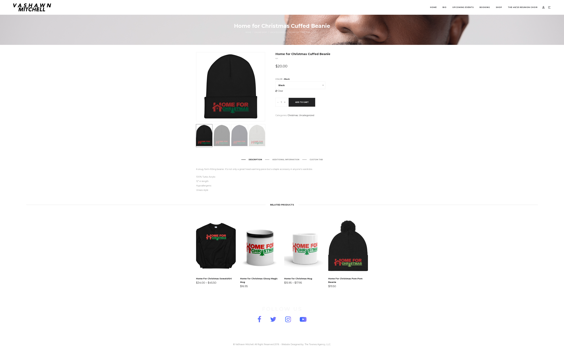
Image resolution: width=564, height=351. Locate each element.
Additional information (285, 159)
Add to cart (302, 102)
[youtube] (303, 319)
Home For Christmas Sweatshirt (214, 278)
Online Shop (260, 32)
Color (282, 79)
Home (248, 32)
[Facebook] (259, 319)
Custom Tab (316, 159)
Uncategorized (278, 32)
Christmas (293, 115)
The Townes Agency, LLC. (318, 344)
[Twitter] (273, 319)
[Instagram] (288, 319)
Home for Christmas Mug (298, 278)
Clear (280, 91)
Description (255, 159)
